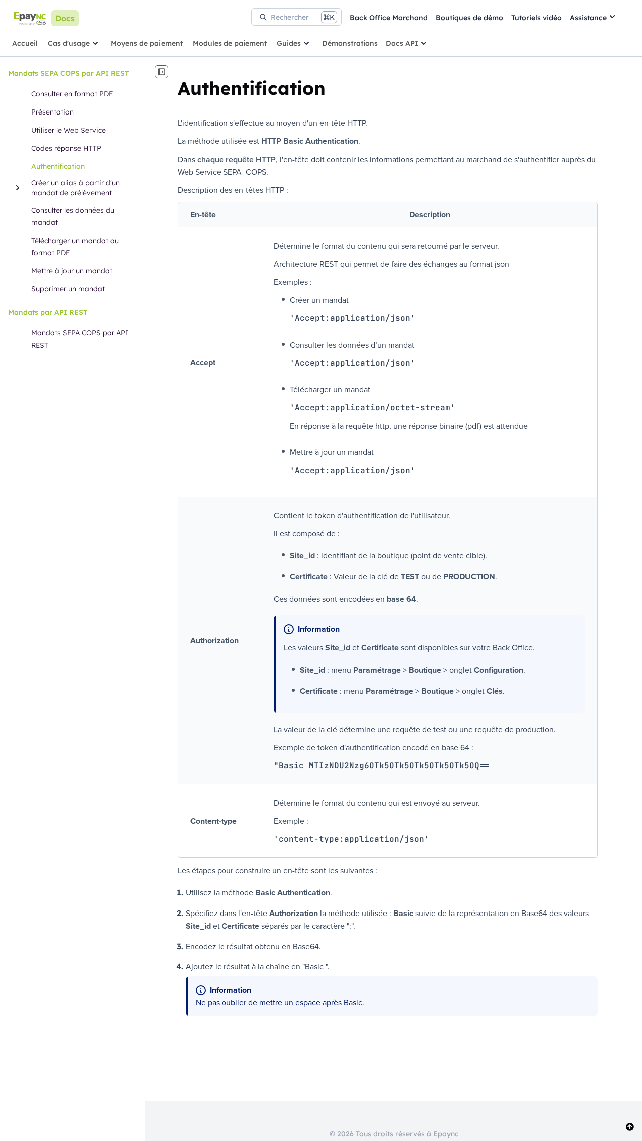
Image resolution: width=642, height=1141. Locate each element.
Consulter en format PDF (72, 93)
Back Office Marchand (389, 17)
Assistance (588, 17)
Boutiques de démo (469, 17)
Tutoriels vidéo (536, 17)
